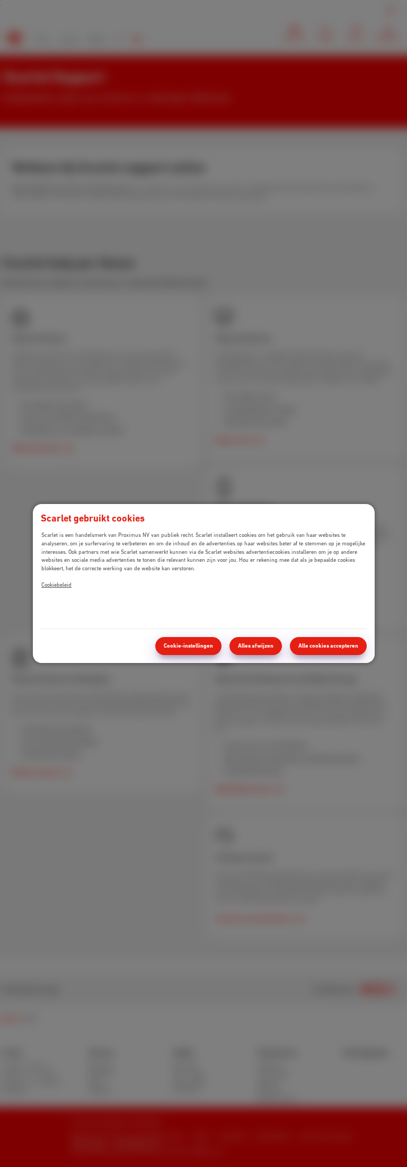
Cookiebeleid (56, 584)
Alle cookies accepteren (328, 645)
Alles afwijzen (255, 645)
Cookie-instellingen (188, 645)
